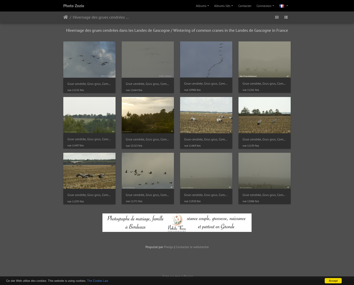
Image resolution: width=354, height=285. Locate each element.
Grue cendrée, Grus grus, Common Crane (89, 84)
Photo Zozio (73, 5)
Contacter (244, 6)
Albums (201, 6)
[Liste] (286, 17)
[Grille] (276, 17)
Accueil (65, 17)
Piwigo (169, 247)
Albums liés (222, 6)
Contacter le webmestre (192, 247)
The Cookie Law (97, 280)
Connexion (263, 6)
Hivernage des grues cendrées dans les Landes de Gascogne (101, 17)
